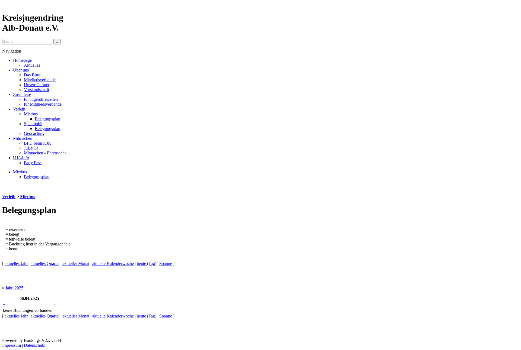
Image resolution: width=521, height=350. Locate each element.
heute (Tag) (146, 263)
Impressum (11, 345)
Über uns (21, 70)
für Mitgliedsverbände (43, 104)
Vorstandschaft (36, 89)
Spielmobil (33, 123)
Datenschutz (34, 345)
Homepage (22, 60)
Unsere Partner (36, 84)
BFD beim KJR (37, 143)
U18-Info (21, 157)
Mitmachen (22, 138)
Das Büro (32, 75)
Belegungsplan (47, 118)
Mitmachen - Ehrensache (45, 153)
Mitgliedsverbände (40, 79)
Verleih (19, 109)
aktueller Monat (75, 263)
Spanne (165, 263)
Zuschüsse (22, 94)
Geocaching (34, 133)
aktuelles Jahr (16, 263)
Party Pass (33, 162)
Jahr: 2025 (14, 288)
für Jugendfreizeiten (41, 99)
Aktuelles (32, 65)
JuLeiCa (31, 148)
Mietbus (31, 114)
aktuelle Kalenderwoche (113, 263)
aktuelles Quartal (45, 263)
